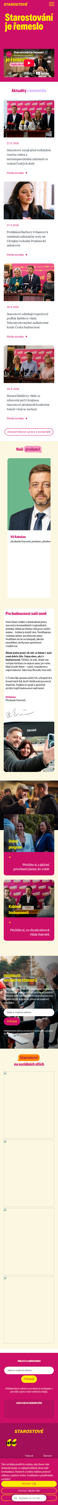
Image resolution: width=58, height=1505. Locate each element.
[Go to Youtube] (37, 1410)
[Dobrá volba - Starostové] (16, 4)
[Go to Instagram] (21, 1410)
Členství (47, 1455)
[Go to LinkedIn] (45, 1410)
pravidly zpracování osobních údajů (28, 1391)
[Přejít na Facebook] (28, 43)
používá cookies (24, 1464)
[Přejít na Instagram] (36, 43)
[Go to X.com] (29, 1410)
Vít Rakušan (18, 536)
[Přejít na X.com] (44, 43)
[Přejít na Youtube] (52, 43)
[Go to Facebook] (13, 1410)
